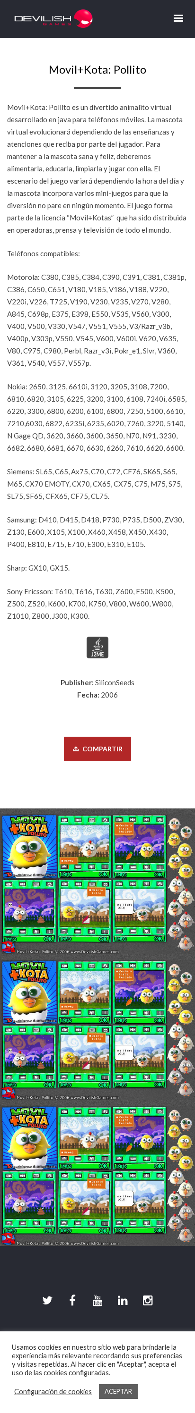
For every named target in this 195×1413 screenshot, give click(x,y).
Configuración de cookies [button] (53, 1392)
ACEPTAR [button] (118, 1391)
